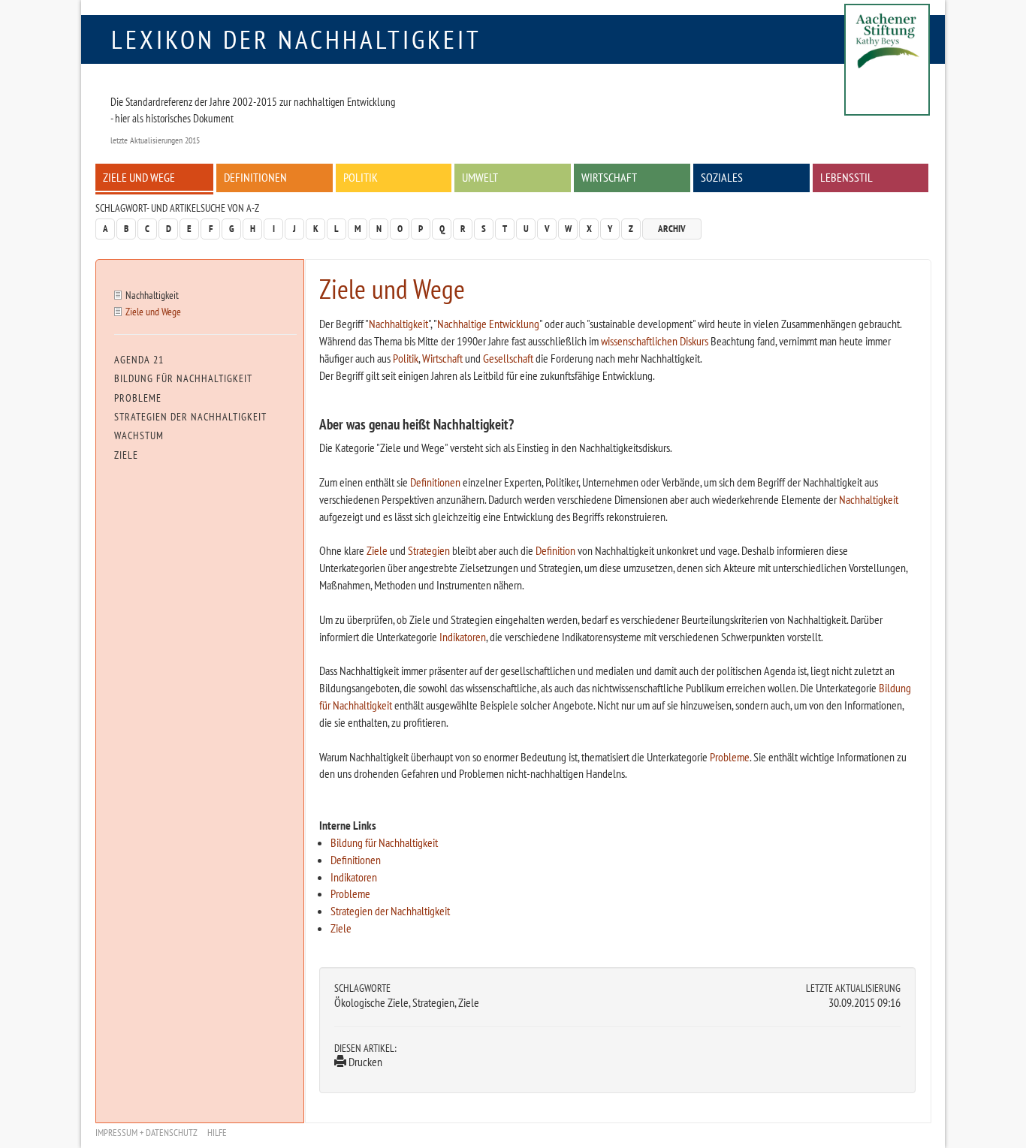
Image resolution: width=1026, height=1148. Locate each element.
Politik (360, 177)
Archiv (672, 228)
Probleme (730, 756)
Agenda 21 (139, 359)
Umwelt (480, 177)
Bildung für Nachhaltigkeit (384, 842)
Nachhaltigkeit (398, 323)
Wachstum (139, 435)
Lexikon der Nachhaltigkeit (296, 39)
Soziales (722, 177)
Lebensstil (846, 177)
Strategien (429, 550)
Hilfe (217, 1132)
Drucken (364, 1061)
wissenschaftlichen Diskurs (654, 340)
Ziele (377, 550)
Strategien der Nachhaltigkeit (390, 910)
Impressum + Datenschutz (146, 1132)
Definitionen (255, 177)
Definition (555, 550)
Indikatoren (462, 636)
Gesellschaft (508, 358)
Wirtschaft (609, 177)
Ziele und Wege (139, 177)
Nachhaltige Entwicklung (488, 323)
